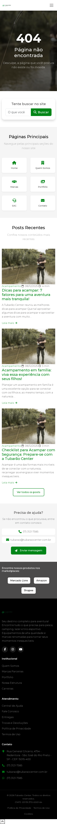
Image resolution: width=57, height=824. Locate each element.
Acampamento (12, 286)
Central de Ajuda (12, 705)
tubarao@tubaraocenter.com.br (30, 539)
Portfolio (7, 677)
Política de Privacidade (16, 728)
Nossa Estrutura (12, 682)
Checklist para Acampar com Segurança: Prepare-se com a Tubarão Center (28, 454)
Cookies (28, 813)
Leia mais (8, 323)
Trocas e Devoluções (15, 723)
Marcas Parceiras (12, 671)
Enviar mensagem (31, 550)
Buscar (43, 112)
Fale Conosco (10, 711)
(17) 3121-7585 (30, 531)
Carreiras (7, 688)
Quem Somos (10, 665)
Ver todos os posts (28, 492)
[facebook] (5, 649)
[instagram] (13, 649)
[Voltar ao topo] (2, 821)
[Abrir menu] (51, 5)
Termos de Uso (11, 734)
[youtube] (21, 649)
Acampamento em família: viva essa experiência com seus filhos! (26, 374)
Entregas (8, 717)
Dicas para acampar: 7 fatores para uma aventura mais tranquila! (26, 294)
